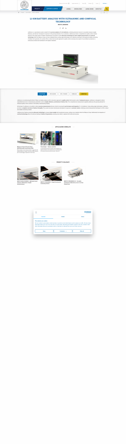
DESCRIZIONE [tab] (42, 94)
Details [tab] (63, 216)
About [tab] (82, 216)
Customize (62, 231)
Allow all (82, 231)
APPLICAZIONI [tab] (53, 94)
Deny (44, 231)
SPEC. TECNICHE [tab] (63, 94)
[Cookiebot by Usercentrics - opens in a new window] (85, 212)
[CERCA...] (107, 9)
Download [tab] (74, 94)
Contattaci (84, 94)
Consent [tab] (43, 216)
